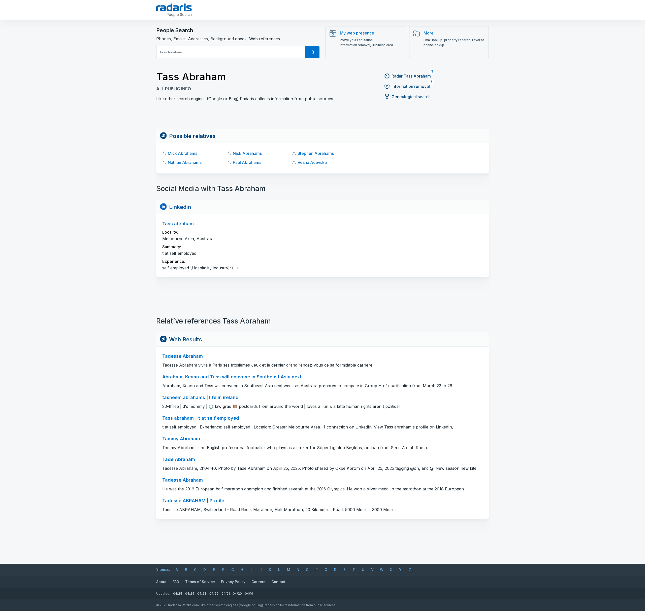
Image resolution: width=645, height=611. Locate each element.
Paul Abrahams (247, 162)
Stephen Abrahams (316, 153)
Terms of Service (200, 582)
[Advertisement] (322, 117)
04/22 (213, 593)
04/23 (201, 593)
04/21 (225, 593)
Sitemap (163, 569)
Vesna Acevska (312, 162)
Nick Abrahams (247, 153)
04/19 (249, 593)
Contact (278, 582)
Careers (258, 582)
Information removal (411, 86)
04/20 (237, 593)
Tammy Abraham (181, 438)
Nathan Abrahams (185, 162)
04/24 (189, 593)
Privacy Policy (233, 582)
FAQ (176, 582)
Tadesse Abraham (182, 480)
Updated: (163, 593)
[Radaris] (174, 7)
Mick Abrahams (182, 153)
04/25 (177, 593)
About (161, 582)
